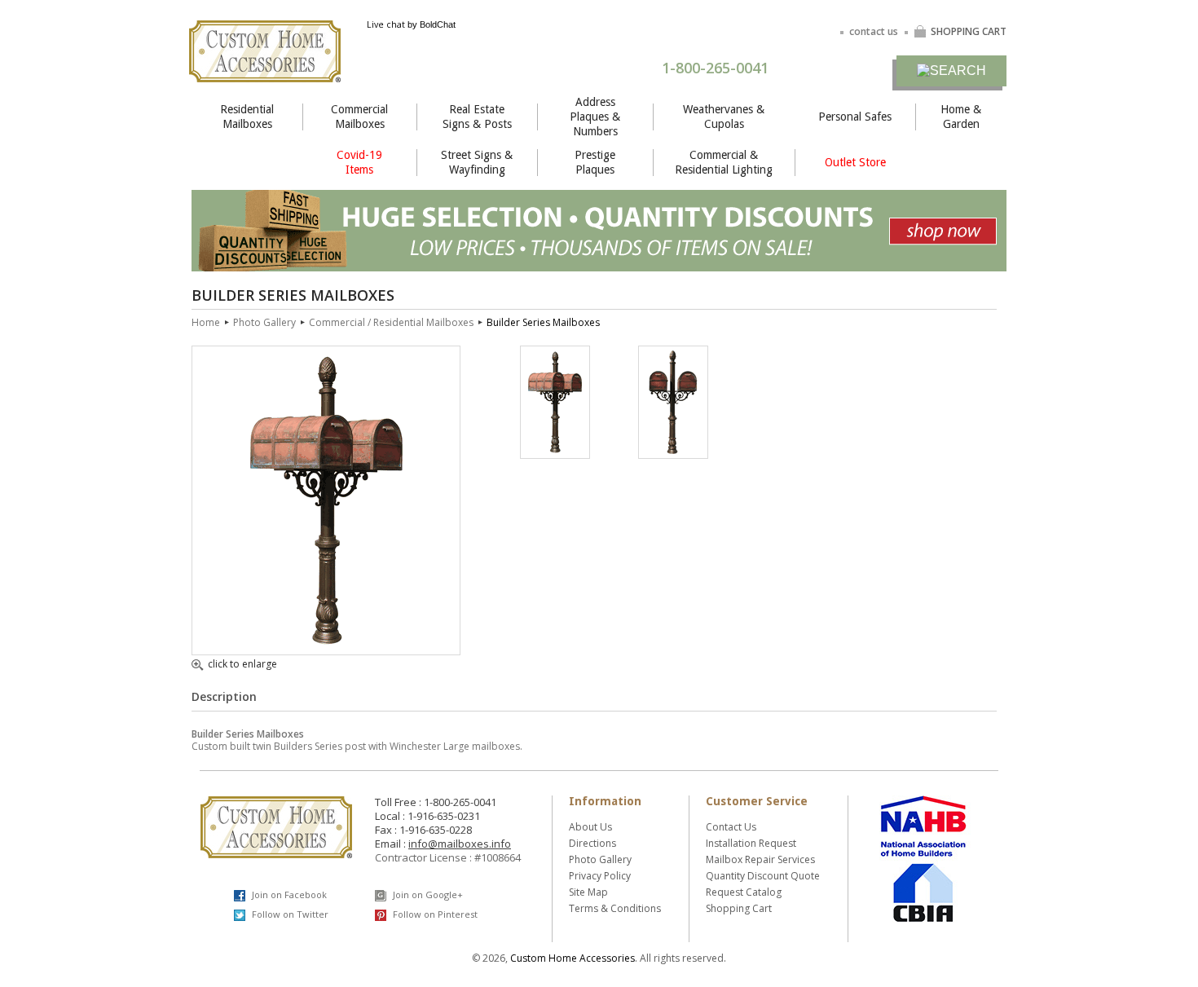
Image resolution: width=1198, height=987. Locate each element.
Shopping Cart (739, 908)
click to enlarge (242, 665)
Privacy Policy (600, 876)
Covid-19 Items (359, 162)
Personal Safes (855, 116)
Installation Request (751, 843)
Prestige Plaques (595, 162)
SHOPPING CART (968, 31)
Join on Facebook (288, 894)
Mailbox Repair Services (760, 859)
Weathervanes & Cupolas (723, 116)
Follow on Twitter (288, 914)
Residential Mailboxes (247, 116)
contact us (873, 31)
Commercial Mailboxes (359, 116)
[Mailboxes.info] (265, 72)
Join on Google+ (426, 894)
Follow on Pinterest (434, 914)
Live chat (386, 24)
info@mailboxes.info (459, 843)
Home (206, 322)
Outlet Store (855, 162)
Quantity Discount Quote (763, 876)
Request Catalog (744, 892)
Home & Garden (960, 116)
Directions (592, 843)
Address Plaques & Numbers (595, 116)
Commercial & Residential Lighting (724, 162)
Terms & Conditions (615, 908)
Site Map (588, 892)
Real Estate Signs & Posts (477, 116)
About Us (590, 827)
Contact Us (731, 827)
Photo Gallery (264, 322)
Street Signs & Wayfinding (477, 162)
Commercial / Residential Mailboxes (391, 322)
